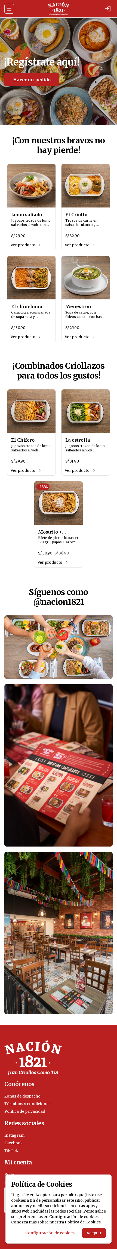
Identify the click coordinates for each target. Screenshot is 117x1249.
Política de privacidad (24, 1111)
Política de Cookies (83, 1222)
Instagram (14, 1135)
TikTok (11, 1150)
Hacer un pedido (32, 79)
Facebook (13, 1142)
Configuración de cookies (50, 1233)
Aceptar (94, 1233)
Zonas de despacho (22, 1096)
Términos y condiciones (27, 1103)
